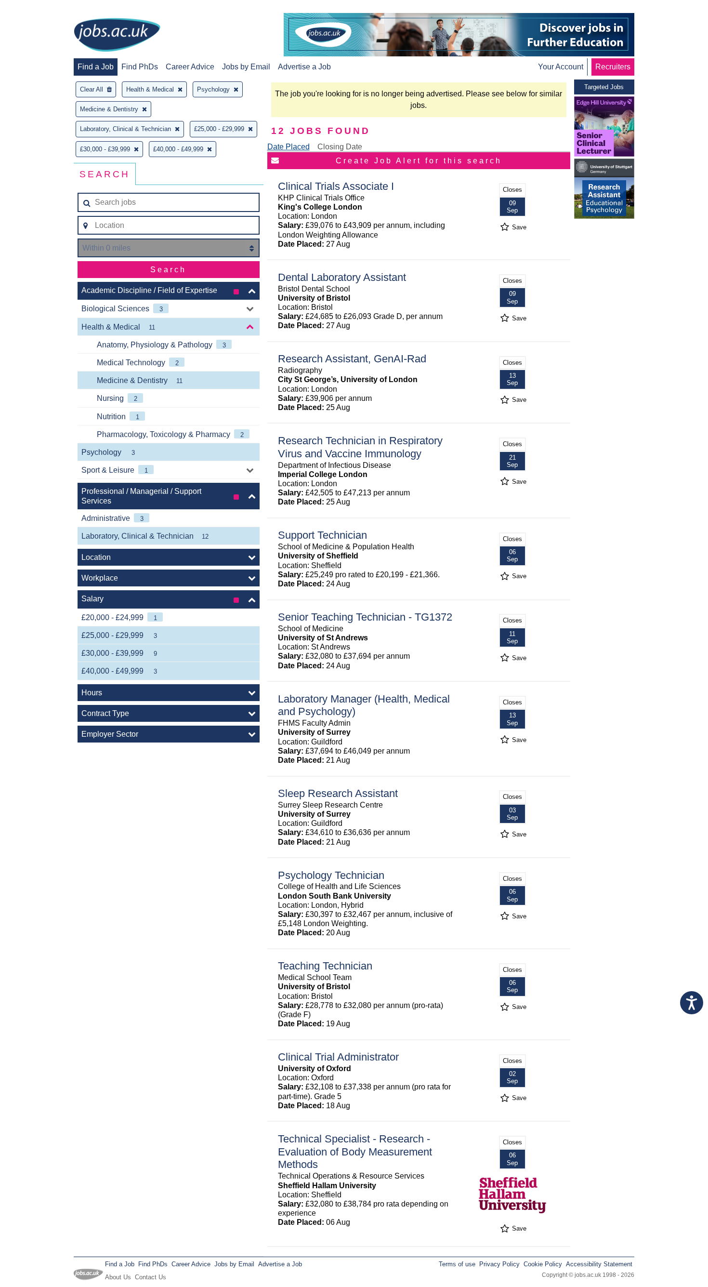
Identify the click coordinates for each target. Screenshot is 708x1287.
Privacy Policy (499, 1264)
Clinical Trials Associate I (336, 186)
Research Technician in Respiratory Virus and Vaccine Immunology (360, 447)
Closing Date (339, 147)
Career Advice (190, 67)
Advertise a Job (304, 67)
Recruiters (612, 67)
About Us (118, 1277)
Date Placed (288, 147)
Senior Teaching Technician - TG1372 (365, 617)
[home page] (117, 35)
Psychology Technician (331, 875)
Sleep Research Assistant (338, 793)
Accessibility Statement (599, 1264)
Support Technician (322, 535)
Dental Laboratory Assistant (342, 277)
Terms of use (457, 1264)
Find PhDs (139, 67)
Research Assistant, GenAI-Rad (352, 359)
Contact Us (150, 1277)
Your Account (560, 67)
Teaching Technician (325, 966)
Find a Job (96, 67)
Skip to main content (38, 8)
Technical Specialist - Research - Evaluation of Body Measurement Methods (355, 1152)
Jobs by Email (246, 67)
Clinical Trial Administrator (338, 1057)
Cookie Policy (543, 1264)
